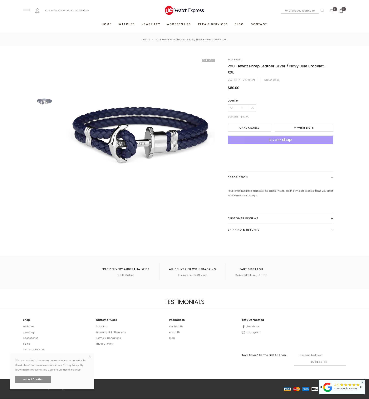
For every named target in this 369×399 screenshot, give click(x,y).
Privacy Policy (104, 343)
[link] (44, 101)
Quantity (233, 100)
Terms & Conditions (108, 338)
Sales (26, 343)
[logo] (184, 10)
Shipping (101, 326)
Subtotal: (233, 116)
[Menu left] (26, 10)
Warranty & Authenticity (111, 332)
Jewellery (28, 332)
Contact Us (176, 326)
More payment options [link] (280, 149)
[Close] (90, 357)
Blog (172, 338)
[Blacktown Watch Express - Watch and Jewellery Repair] (327, 392)
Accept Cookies (33, 379)
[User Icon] (37, 10)
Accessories (30, 338)
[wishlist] (332, 10)
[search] (321, 10)
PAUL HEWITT (235, 59)
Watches (28, 326)
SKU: (230, 79)
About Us (174, 332)
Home (146, 39)
